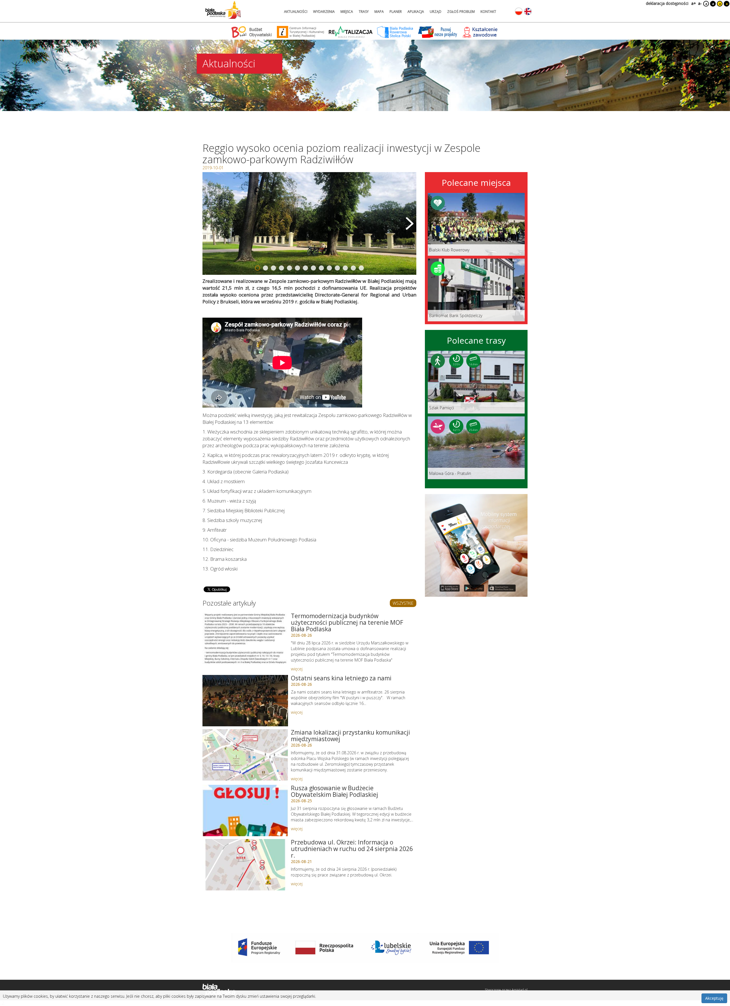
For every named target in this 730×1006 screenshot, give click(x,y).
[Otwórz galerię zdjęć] (309, 223)
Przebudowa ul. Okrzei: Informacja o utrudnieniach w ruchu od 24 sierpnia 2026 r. (352, 848)
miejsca (346, 11)
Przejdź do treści (16, 4)
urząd (435, 11)
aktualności (295, 11)
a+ (693, 3)
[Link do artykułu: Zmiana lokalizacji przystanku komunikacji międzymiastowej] (245, 755)
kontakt (488, 11)
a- (700, 3)
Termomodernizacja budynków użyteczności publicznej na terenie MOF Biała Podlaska (347, 622)
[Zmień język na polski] (519, 11)
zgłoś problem (461, 11)
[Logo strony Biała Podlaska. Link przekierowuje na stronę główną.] (223, 10)
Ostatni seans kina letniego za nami (341, 678)
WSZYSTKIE (403, 603)
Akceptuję (714, 998)
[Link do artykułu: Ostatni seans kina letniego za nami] (245, 700)
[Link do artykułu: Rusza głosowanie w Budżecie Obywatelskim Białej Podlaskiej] (245, 810)
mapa (379, 11)
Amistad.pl (520, 989)
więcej (297, 669)
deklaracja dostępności (667, 3)
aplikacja (415, 11)
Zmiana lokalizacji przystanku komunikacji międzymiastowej (350, 735)
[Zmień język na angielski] (528, 11)
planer (396, 11)
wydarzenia (324, 11)
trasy (364, 11)
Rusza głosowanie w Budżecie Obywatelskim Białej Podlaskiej (334, 791)
